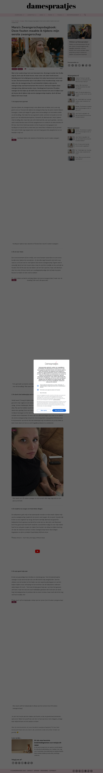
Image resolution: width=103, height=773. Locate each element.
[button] (51, 393)
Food (50, 15)
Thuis (59, 15)
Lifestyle (30, 15)
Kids (41, 15)
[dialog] (51, 386)
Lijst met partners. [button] (56, 399)
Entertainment (73, 15)
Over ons (18, 15)
